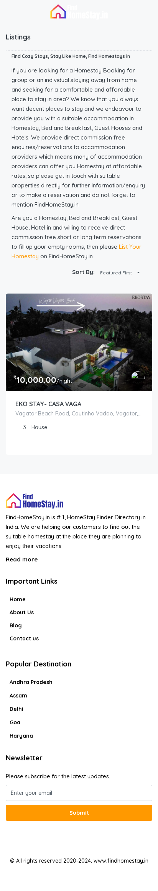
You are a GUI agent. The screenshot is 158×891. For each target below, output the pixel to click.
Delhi (16, 709)
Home (18, 599)
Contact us (24, 638)
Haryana (21, 735)
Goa (15, 722)
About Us (22, 612)
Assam (18, 695)
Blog (16, 625)
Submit (79, 812)
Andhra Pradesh (31, 682)
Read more (22, 559)
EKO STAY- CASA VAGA (48, 404)
